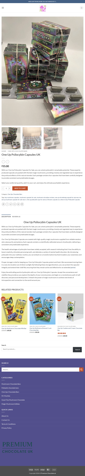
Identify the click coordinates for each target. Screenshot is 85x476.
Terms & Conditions (9, 424)
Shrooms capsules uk (53, 199)
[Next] (79, 71)
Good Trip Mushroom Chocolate (13, 400)
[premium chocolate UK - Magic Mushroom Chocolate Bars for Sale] (42, 7)
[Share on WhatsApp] (3, 204)
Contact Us (6, 420)
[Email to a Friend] (14, 204)
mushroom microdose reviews (45, 197)
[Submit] (81, 369)
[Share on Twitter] (11, 204)
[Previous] (6, 71)
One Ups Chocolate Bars (17, 151)
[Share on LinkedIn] (22, 204)
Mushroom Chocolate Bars (11, 384)
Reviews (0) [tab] (16, 216)
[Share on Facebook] (7, 204)
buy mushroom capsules (12, 197)
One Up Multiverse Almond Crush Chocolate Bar (40, 329)
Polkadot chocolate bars (10, 388)
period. (73, 267)
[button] (3, 7)
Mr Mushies (6, 396)
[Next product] (3, 161)
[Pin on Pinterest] (18, 204)
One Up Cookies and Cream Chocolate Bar (70, 329)
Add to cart (20, 188)
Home (4, 151)
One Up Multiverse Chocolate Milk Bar (14, 328)
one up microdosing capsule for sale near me (68, 197)
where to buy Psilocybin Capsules (70, 199)
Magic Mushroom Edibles (11, 404)
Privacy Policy (7, 428)
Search (4, 345)
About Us (5, 416)
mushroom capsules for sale (28, 197)
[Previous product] (7, 161)
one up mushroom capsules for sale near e (14, 199)
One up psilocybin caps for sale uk (37, 199)
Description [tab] (6, 216)
